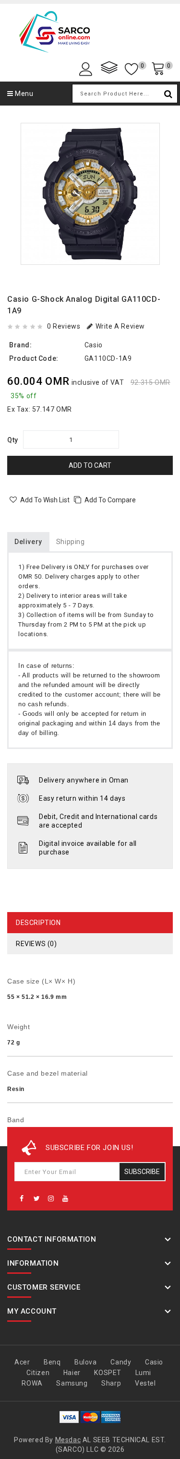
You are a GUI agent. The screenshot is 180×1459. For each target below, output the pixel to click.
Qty (12, 440)
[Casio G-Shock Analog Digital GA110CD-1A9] (90, 194)
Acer (22, 1362)
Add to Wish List (45, 500)
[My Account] (87, 68)
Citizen (37, 1372)
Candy (120, 1362)
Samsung (71, 1383)
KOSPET (107, 1372)
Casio (93, 345)
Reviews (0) (36, 944)
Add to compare (110, 500)
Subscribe (142, 1171)
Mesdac (68, 1440)
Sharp (111, 1383)
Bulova (85, 1362)
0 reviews (63, 326)
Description (38, 922)
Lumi (143, 1372)
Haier (72, 1372)
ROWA (32, 1383)
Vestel (145, 1383)
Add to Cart (90, 465)
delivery (28, 542)
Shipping (70, 542)
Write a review (120, 326)
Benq (52, 1362)
